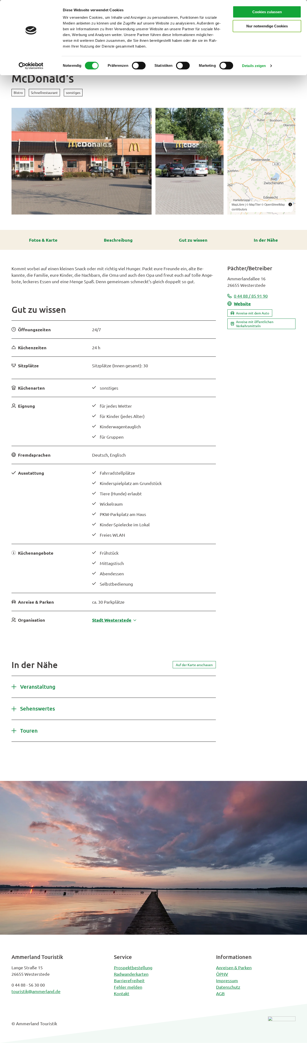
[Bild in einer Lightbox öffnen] (281, 1027)
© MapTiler (253, 204)
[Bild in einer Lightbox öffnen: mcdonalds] (82, 161)
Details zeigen (254, 66)
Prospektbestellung (133, 967)
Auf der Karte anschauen (194, 665)
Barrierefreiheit (129, 980)
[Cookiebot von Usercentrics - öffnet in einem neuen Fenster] (31, 65)
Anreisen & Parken (234, 967)
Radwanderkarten (131, 973)
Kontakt (121, 993)
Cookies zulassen (267, 12)
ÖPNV (222, 973)
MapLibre (238, 204)
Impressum (227, 980)
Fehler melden (128, 986)
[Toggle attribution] (290, 204)
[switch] (139, 65)
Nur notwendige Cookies (267, 26)
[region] (261, 161)
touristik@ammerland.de (36, 991)
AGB (220, 993)
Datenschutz (228, 986)
